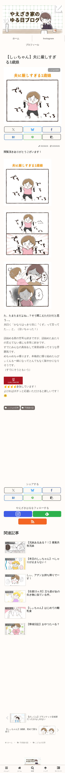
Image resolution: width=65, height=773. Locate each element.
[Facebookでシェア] (51, 129)
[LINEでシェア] (32, 137)
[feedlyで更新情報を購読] (47, 514)
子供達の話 (29, 408)
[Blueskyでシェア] (32, 129)
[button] (51, 137)
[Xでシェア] (13, 129)
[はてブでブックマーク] (13, 137)
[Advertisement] (32, 445)
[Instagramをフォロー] (18, 514)
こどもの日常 (13, 408)
